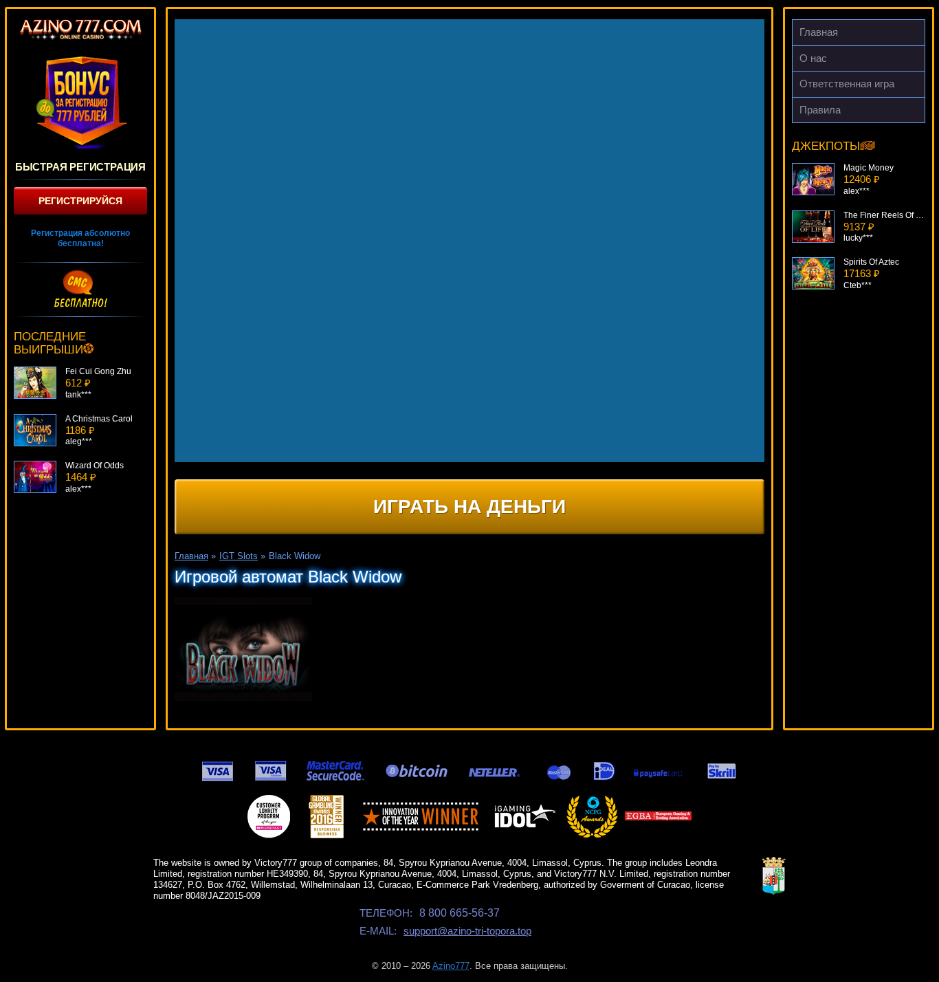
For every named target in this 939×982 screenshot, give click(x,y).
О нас (813, 58)
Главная (818, 32)
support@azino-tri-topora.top (467, 931)
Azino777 (451, 966)
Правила (820, 110)
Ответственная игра (846, 83)
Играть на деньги (469, 506)
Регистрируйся (80, 200)
